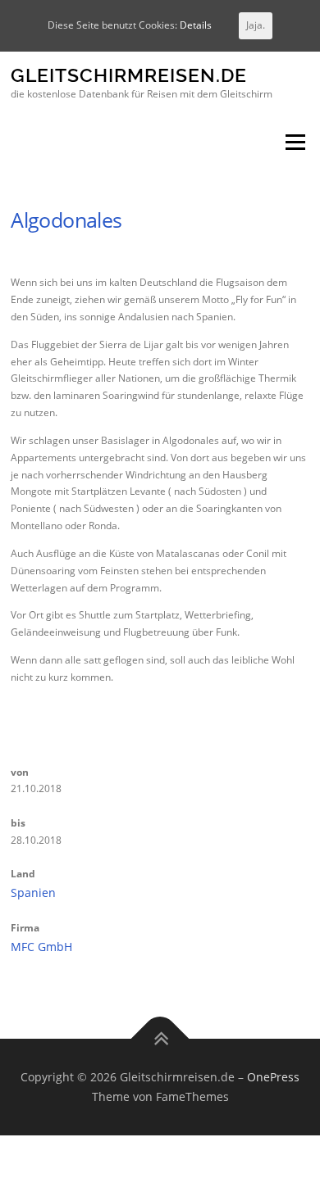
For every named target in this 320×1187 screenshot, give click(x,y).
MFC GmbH (41, 946)
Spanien (33, 892)
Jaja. (255, 25)
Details (196, 25)
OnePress (273, 1077)
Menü (294, 143)
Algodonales (66, 219)
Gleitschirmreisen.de (129, 76)
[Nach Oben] (160, 1039)
